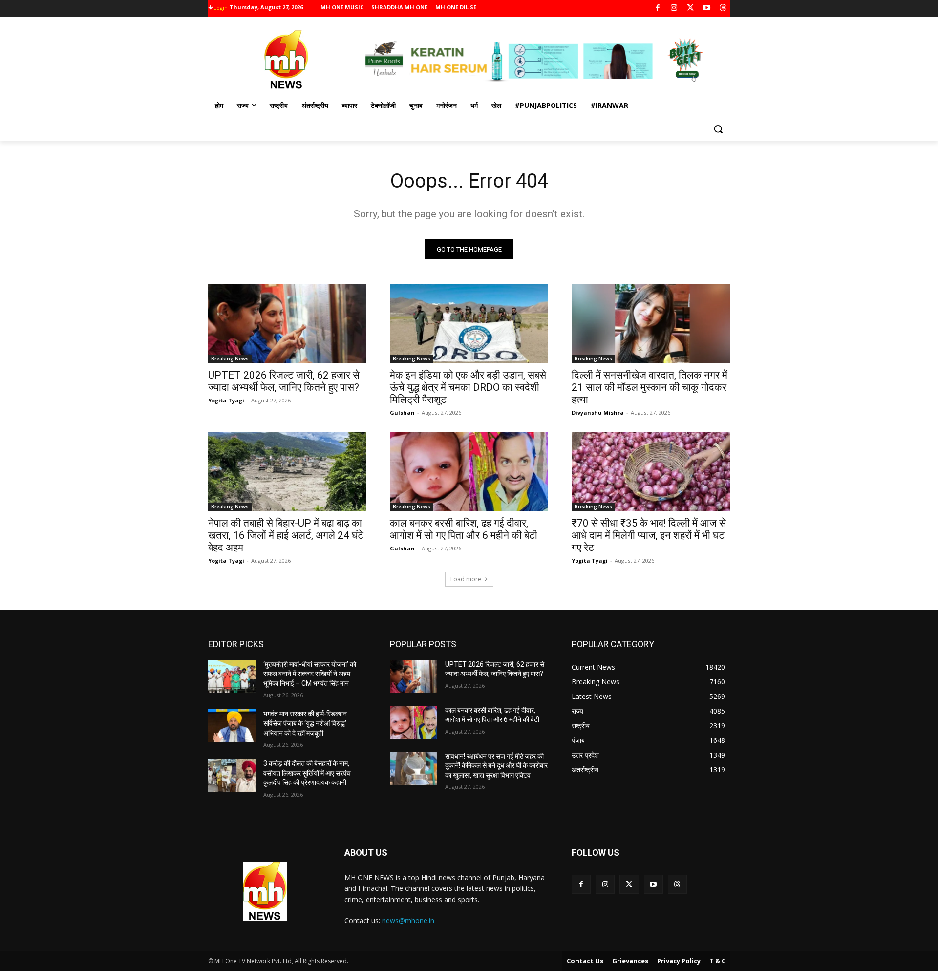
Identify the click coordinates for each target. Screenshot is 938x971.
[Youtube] (707, 8)
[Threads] (723, 8)
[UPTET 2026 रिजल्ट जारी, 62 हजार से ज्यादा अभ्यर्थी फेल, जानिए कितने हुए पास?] (287, 323)
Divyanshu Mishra (598, 412)
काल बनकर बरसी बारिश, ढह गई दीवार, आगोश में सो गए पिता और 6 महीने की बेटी (463, 529)
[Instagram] (674, 8)
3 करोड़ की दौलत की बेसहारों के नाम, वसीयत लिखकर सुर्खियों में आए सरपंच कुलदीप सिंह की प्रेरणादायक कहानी (307, 773)
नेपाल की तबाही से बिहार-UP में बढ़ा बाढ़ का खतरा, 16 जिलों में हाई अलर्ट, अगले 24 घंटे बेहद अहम (285, 535)
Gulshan (402, 412)
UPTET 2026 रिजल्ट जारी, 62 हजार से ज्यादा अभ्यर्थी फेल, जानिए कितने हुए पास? (284, 381)
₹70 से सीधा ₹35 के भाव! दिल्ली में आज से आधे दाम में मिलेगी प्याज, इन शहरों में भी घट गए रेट (649, 535)
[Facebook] (658, 8)
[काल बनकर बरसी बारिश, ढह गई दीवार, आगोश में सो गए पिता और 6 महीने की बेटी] (469, 471)
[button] (718, 129)
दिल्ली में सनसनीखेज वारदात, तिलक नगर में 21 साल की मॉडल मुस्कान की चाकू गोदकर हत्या (649, 387)
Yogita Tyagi (226, 400)
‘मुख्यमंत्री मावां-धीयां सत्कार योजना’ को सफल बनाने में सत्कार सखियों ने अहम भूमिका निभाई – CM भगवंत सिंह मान (309, 673)
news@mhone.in (408, 920)
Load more (465, 579)
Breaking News (230, 358)
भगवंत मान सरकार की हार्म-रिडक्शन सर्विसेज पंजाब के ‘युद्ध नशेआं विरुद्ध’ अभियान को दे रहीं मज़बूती (305, 723)
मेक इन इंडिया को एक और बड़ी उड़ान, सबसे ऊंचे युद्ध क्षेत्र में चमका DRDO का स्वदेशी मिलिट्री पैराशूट (468, 387)
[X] (690, 8)
